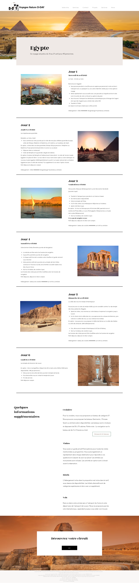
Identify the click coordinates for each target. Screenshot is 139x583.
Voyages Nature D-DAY (31, 7)
